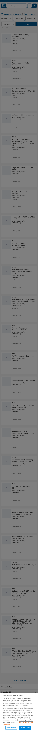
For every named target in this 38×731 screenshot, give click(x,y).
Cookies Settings (11, 727)
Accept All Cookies (25, 727)
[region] (19, 712)
